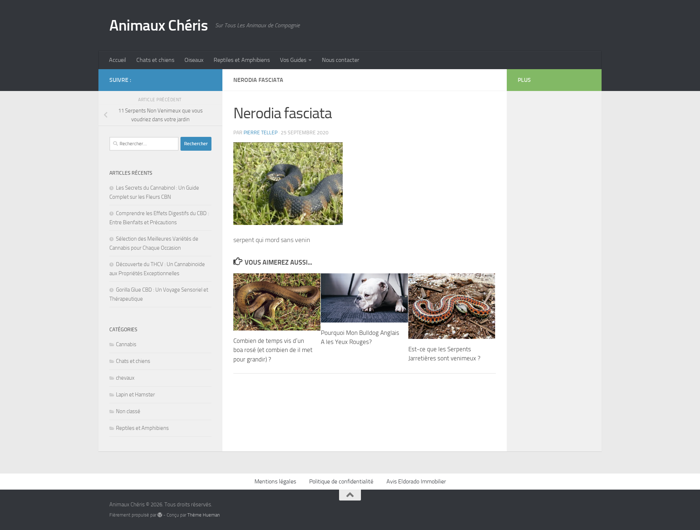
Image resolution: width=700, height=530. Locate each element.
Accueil (117, 59)
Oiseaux (193, 59)
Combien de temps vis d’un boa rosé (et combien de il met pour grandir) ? (272, 350)
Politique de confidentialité (341, 481)
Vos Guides (293, 59)
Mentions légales (275, 481)
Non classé (128, 411)
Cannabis (126, 344)
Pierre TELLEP (260, 133)
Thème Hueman (203, 515)
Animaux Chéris (158, 25)
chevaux (125, 378)
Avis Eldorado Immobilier (416, 481)
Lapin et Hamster (135, 394)
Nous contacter (340, 59)
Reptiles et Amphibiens (242, 59)
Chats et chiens (155, 59)
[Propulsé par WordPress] (160, 515)
